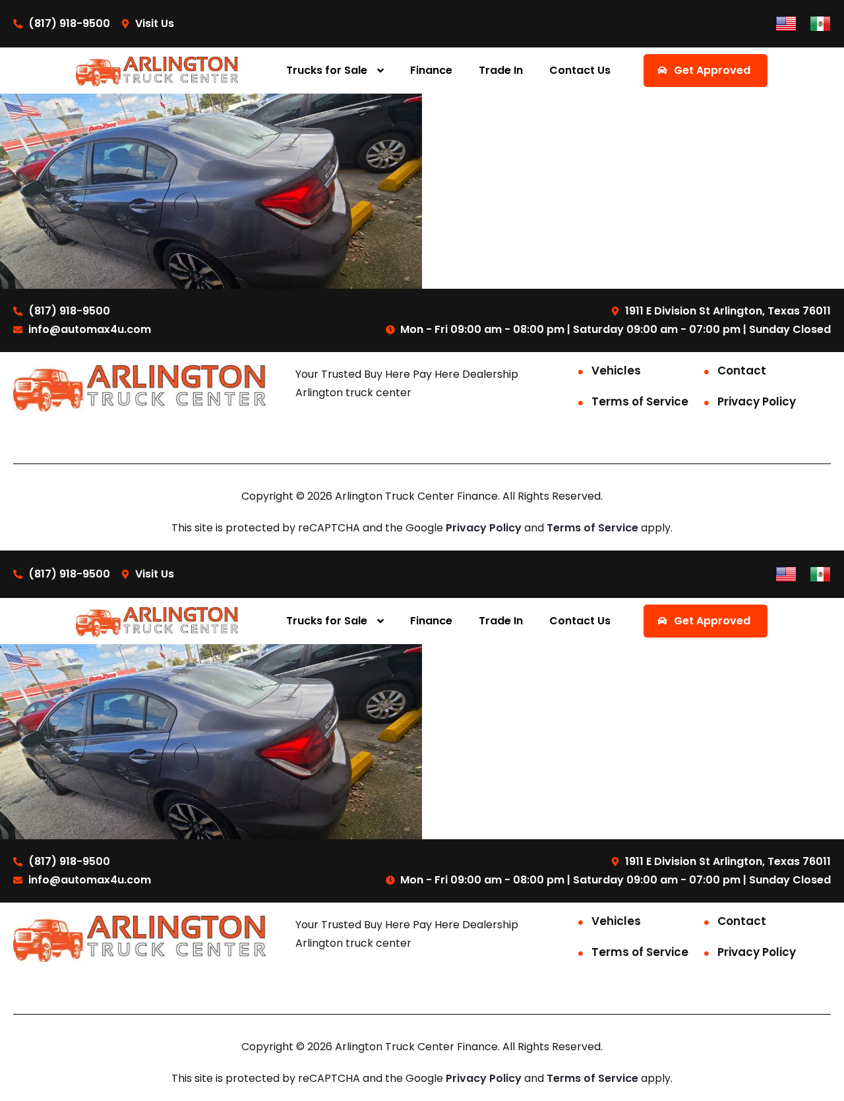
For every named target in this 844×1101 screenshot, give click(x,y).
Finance (431, 70)
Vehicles (616, 370)
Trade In (501, 70)
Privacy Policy (756, 401)
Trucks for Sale (326, 70)
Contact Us (580, 70)
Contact (741, 370)
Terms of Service (639, 401)
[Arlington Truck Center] (157, 70)
